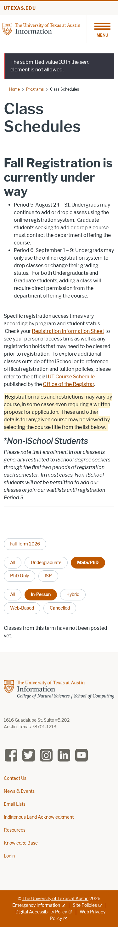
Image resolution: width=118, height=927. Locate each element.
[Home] (41, 29)
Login (9, 856)
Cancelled (60, 608)
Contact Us (15, 778)
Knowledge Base (21, 843)
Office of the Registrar (68, 384)
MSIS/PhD (88, 562)
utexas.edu (20, 8)
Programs (35, 89)
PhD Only (19, 576)
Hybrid (72, 594)
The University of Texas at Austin (55, 898)
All (12, 562)
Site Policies (85, 905)
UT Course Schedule (71, 377)
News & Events (19, 791)
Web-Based (22, 608)
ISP (48, 576)
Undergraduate (46, 562)
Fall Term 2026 (25, 544)
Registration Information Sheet (68, 331)
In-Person (41, 594)
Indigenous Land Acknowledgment (39, 817)
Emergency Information (36, 905)
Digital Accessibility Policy (41, 912)
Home (14, 89)
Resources (14, 830)
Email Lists (14, 804)
